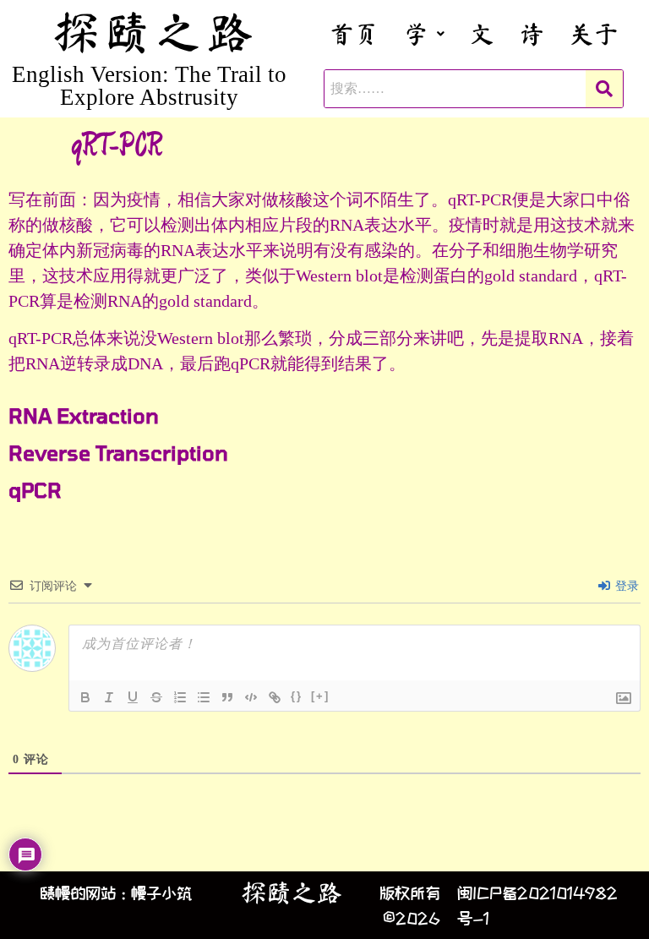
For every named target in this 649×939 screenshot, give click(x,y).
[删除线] (156, 697)
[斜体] (109, 697)
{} (297, 696)
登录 (625, 586)
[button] (424, 33)
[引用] (227, 697)
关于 (594, 33)
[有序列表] (180, 697)
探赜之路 (291, 892)
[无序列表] (203, 697)
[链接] (274, 697)
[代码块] (251, 697)
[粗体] (85, 697)
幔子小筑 (161, 892)
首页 (354, 33)
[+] (320, 696)
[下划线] (133, 697)
